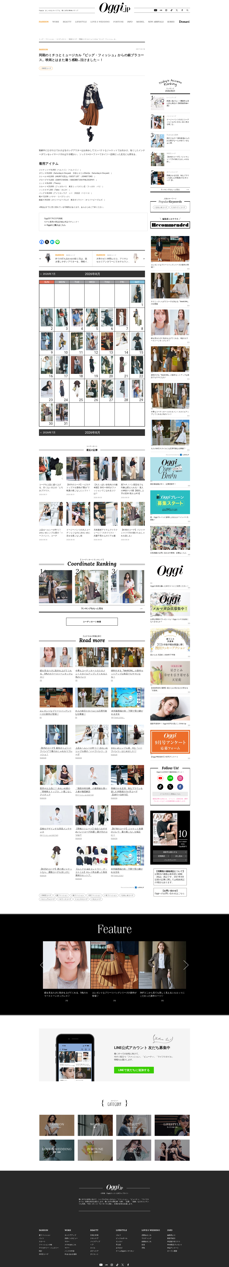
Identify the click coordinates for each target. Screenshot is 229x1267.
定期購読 (161, 856)
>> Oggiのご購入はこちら (55, 225)
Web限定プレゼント (174, 1245)
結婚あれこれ (146, 1241)
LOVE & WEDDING (100, 21)
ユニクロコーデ (82, 899)
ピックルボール (121, 1238)
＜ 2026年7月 (48, 273)
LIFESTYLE (81, 21)
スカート (42, 1241)
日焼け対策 (94, 1235)
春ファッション (78, 895)
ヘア (92, 1245)
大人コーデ (97, 899)
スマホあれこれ (70, 1245)
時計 (40, 1251)
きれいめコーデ (127, 895)
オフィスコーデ (65, 899)
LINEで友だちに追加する (134, 1070)
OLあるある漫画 (71, 1254)
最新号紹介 (171, 1238)
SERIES (170, 21)
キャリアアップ (70, 1235)
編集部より (171, 1235)
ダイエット (94, 1254)
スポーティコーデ (178, 207)
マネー (67, 1241)
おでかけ (119, 1248)
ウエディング (146, 1238)
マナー (67, 1248)
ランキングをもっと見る (92, 608)
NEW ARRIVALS (156, 21)
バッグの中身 (69, 1251)
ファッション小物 (45, 1245)
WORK (55, 21)
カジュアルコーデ (48, 899)
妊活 (143, 1245)
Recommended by (128, 887)
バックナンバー (170, 860)
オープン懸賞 (172, 1251)
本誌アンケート (173, 1248)
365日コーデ (73, 39)
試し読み (178, 856)
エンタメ (119, 1241)
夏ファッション (62, 895)
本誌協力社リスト (173, 1241)
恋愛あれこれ (146, 1235)
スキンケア (94, 1238)
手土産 (118, 1245)
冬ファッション (111, 895)
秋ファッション (94, 895)
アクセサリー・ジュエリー (49, 1248)
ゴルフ (118, 1235)
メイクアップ (95, 1241)
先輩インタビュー (71, 1238)
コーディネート (61, 39)
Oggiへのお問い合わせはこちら (169, 893)
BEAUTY (67, 21)
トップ (41, 39)
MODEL (140, 21)
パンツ (41, 1238)
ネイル (92, 1248)
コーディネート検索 (92, 622)
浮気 (143, 1248)
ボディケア (94, 1251)
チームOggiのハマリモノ (125, 1251)
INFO (130, 21)
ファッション (49, 39)
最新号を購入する (170, 852)
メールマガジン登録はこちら (170, 794)
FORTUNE (118, 21)
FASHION (44, 21)
